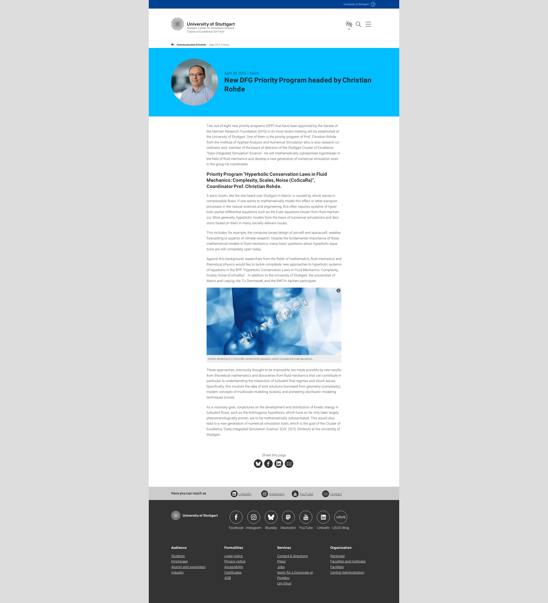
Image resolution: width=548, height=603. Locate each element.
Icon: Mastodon (288, 517)
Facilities (337, 566)
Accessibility (233, 566)
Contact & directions (292, 556)
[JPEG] (274, 321)
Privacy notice (235, 561)
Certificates (232, 572)
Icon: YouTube (305, 517)
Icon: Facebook (236, 517)
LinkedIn (245, 494)
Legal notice (233, 556)
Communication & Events (191, 44)
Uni (356, 4)
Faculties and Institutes (348, 561)
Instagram (276, 494)
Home (172, 44)
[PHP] (268, 463)
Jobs (281, 566)
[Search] (358, 23)
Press (281, 561)
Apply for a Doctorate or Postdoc (295, 575)
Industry (177, 572)
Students (178, 556)
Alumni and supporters (188, 566)
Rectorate (337, 556)
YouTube (306, 494)
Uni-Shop (284, 583)
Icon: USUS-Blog (340, 517)
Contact (336, 494)
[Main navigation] (368, 23)
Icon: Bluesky (271, 517)
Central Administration (347, 572)
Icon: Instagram (253, 517)
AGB (227, 577)
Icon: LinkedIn (323, 517)
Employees (179, 561)
